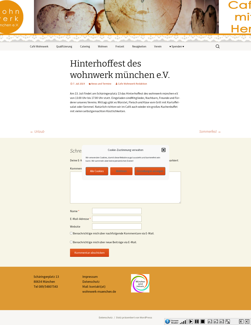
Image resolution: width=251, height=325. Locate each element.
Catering (85, 46)
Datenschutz (91, 281)
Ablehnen (121, 171)
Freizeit (119, 46)
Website (75, 226)
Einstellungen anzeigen (150, 171)
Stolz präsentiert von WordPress (134, 317)
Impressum (90, 276)
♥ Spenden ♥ (176, 46)
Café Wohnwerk (39, 46)
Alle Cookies (97, 171)
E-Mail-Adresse (80, 219)
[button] (163, 150)
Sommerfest (210, 131)
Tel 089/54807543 (46, 286)
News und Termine (101, 83)
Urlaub (37, 131)
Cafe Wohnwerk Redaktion (132, 83)
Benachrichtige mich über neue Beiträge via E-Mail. (105, 242)
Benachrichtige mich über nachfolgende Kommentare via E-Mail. (113, 233)
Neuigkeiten (139, 46)
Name (74, 211)
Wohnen (102, 46)
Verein (158, 46)
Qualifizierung (64, 46)
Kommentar (78, 168)
